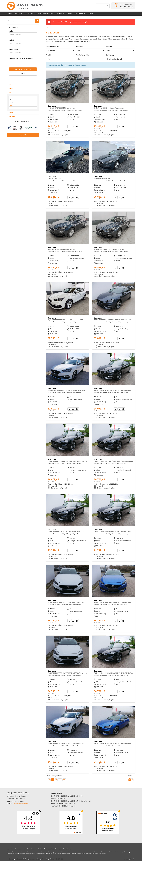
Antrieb (48, 55)
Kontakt (90, 13)
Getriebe (109, 46)
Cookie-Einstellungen (65, 849)
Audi (10, 85)
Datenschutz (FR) (51, 849)
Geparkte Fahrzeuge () (24, 121)
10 (49, 780)
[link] (69, 126)
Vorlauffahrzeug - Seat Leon (67, 104)
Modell (11, 40)
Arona (11, 97)
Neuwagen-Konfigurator (45, 13)
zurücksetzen (23, 74)
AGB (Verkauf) (41, 849)
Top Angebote (19, 13)
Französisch (79, 13)
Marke (11, 31)
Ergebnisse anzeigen (23, 69)
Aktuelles (70, 13)
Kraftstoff (79, 46)
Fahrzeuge (30, 13)
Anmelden (10, 849)
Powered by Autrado (129, 859)
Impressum (18, 849)
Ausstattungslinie (82, 55)
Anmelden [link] (24, 135)
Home (10, 13)
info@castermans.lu (21, 804)
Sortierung (110, 55)
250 (64, 780)
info (47, 28)
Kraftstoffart (13, 49)
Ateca (11, 99)
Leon (11, 105)
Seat (10, 92)
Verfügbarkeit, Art (52, 46)
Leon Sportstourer (14, 108)
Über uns (59, 13)
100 (60, 780)
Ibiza (11, 102)
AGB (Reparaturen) (29, 849)
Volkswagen (12, 116)
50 (56, 780)
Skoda (11, 113)
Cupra (10, 88)
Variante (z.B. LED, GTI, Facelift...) (21, 58)
